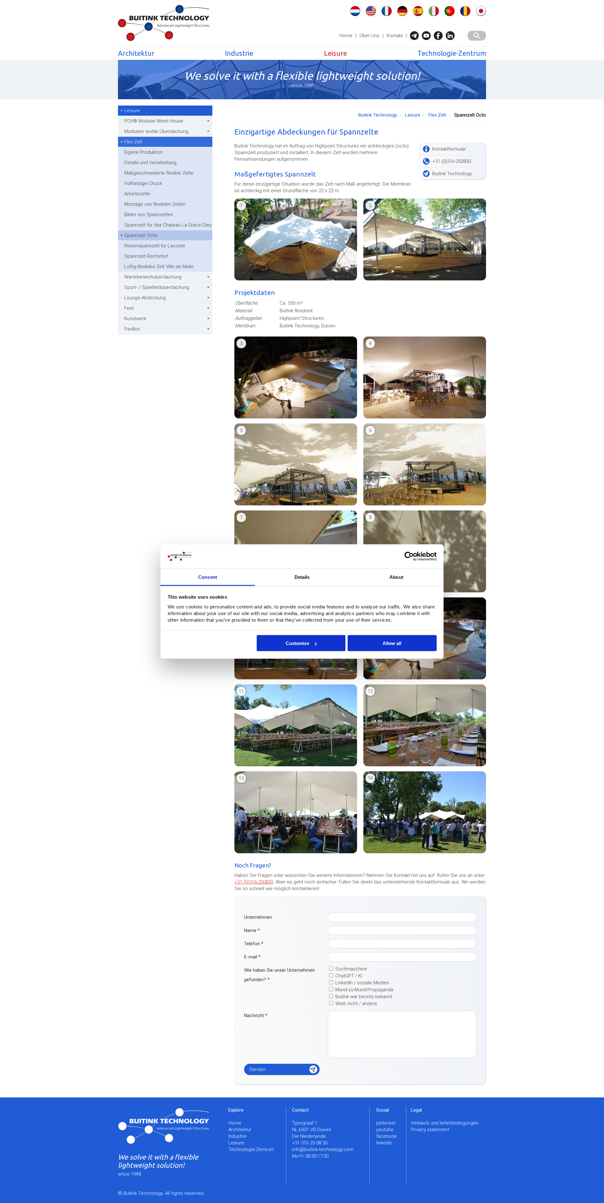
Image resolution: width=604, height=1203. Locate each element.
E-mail (252, 957)
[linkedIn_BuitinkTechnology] (452, 35)
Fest (129, 308)
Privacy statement (430, 1129)
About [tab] (396, 576)
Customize (297, 643)
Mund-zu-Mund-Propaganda (364, 990)
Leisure (335, 53)
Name (252, 930)
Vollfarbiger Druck (143, 183)
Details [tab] (302, 576)
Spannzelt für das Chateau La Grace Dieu (168, 225)
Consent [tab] (207, 576)
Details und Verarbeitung (150, 162)
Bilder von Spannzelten (148, 214)
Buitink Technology (377, 115)
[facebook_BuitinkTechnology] (440, 35)
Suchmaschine (351, 969)
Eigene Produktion (143, 152)
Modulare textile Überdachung (156, 131)
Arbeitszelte (137, 194)
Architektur (136, 53)
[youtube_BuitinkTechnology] (428, 35)
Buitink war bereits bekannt (363, 996)
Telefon (253, 944)
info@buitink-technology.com (323, 1149)
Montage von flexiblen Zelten (155, 204)
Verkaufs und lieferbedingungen (444, 1123)
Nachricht (255, 1015)
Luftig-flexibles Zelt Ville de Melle (159, 266)
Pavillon (132, 329)
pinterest (385, 1123)
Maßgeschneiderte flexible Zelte (158, 173)
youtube (385, 1129)
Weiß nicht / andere (356, 1003)
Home (345, 35)
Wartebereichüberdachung (153, 277)
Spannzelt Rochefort (146, 256)
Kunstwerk (135, 318)
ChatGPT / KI (348, 976)
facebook (386, 1136)
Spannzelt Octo (140, 235)
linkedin (384, 1143)
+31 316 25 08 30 (309, 1143)
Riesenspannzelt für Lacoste (154, 246)
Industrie (239, 53)
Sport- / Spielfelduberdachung (156, 287)
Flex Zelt (133, 142)
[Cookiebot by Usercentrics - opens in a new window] (409, 556)
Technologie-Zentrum (451, 53)
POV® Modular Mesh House (153, 121)
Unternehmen (258, 917)
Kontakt (395, 35)
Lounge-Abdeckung (145, 298)
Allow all (392, 643)
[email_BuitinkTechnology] (416, 35)
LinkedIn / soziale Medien (362, 983)
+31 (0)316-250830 (253, 882)
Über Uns (369, 35)
